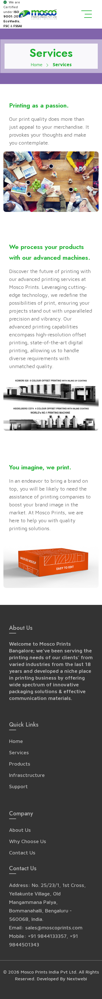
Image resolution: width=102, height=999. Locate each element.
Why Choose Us (27, 841)
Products (19, 764)
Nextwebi (77, 978)
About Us (20, 830)
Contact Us (22, 853)
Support (18, 786)
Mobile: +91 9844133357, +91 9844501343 (43, 940)
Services (19, 752)
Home (37, 64)
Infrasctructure (27, 775)
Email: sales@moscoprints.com (45, 928)
